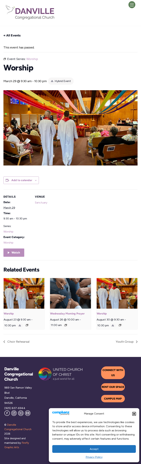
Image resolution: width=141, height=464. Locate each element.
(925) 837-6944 (14, 408)
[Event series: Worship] (27, 325)
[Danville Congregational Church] (30, 19)
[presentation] (24, 293)
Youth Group (125, 342)
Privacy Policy (94, 457)
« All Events (12, 35)
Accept (94, 449)
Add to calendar (21, 180)
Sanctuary (41, 202)
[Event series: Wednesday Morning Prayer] (65, 325)
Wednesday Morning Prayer (67, 313)
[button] (134, 414)
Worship (8, 231)
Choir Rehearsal (18, 342)
